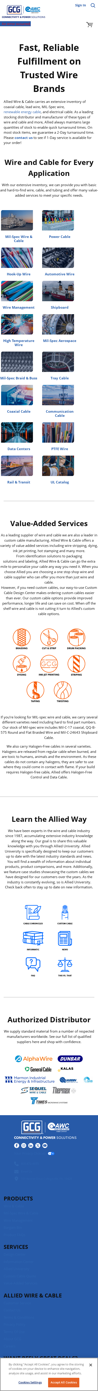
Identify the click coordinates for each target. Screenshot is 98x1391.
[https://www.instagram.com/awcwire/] (23, 1145)
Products (18, 1198)
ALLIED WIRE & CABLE (33, 1295)
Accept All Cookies (64, 1382)
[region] (49, 1374)
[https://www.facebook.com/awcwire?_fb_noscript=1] (16, 1145)
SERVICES (16, 1247)
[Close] (91, 1365)
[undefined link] (33, 915)
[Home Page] (20, 9)
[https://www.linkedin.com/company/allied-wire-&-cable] (30, 1145)
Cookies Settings (30, 1382)
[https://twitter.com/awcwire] (37, 1145)
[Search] (93, 5)
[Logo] (45, 1130)
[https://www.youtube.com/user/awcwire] (44, 1145)
